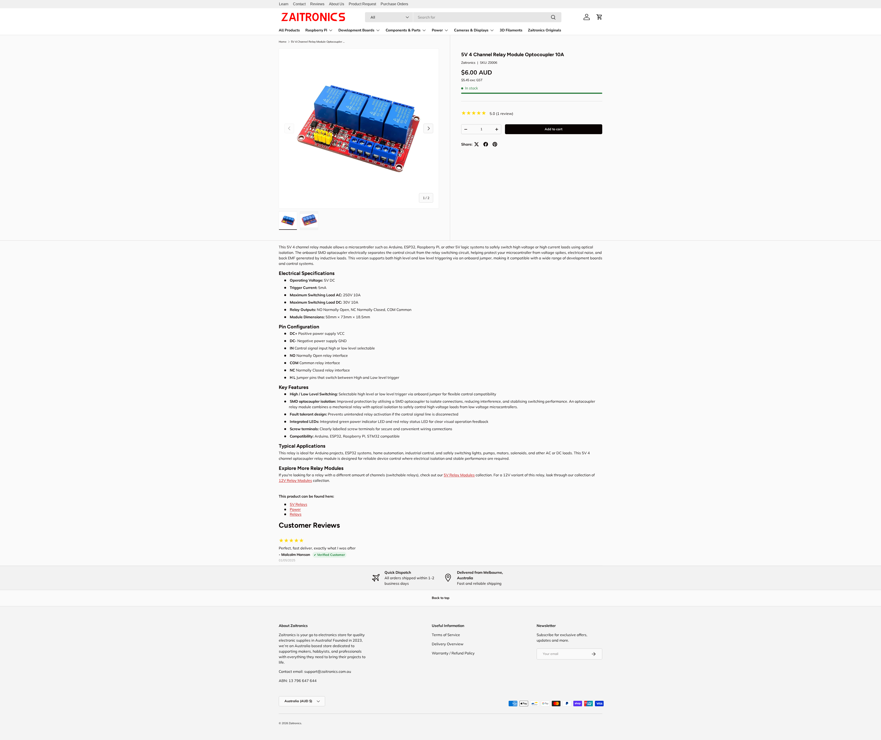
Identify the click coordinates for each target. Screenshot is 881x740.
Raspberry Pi (316, 30)
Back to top (440, 598)
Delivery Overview (447, 644)
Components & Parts (403, 30)
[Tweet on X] (476, 144)
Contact (299, 4)
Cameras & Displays (471, 30)
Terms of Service (446, 634)
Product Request (362, 4)
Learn (283, 4)
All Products (289, 30)
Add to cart (553, 129)
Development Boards (356, 30)
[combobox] (463, 17)
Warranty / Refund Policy (453, 653)
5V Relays (298, 504)
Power (437, 30)
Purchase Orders (394, 4)
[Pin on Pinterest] (494, 144)
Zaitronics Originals (544, 30)
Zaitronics (468, 63)
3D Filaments (511, 30)
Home (283, 41)
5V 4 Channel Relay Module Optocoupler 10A (318, 41)
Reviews (317, 4)
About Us (336, 4)
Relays (295, 514)
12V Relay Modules (295, 480)
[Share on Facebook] (485, 144)
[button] (599, 17)
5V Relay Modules (459, 475)
